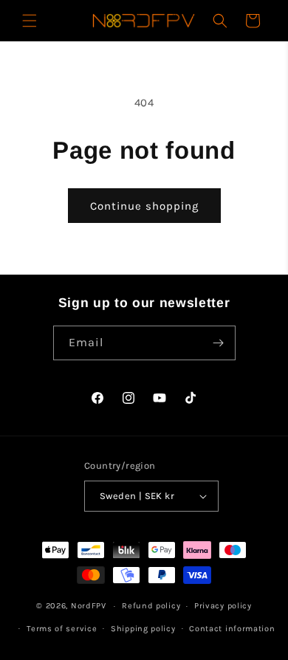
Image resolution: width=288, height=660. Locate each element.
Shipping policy (143, 628)
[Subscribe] (218, 343)
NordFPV (88, 606)
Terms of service (62, 628)
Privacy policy (223, 606)
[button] (29, 20)
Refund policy (151, 606)
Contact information (232, 628)
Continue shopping (144, 206)
